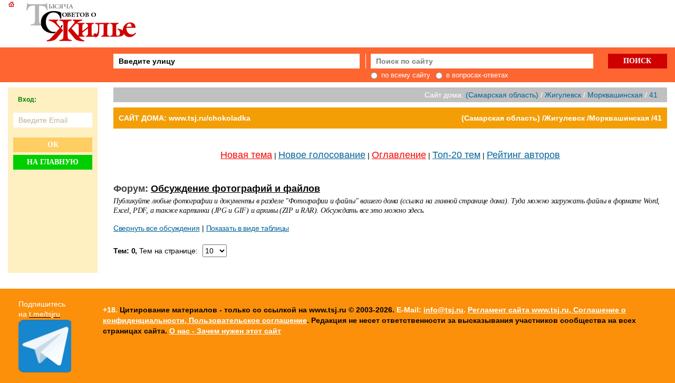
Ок (53, 145)
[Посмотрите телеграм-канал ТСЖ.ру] (44, 370)
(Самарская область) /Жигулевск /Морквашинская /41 (561, 118)
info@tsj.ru (443, 310)
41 (653, 95)
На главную (53, 162)
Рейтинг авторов (523, 155)
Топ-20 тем (456, 155)
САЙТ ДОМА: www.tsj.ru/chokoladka (184, 118)
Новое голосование (321, 155)
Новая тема (246, 155)
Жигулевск (563, 95)
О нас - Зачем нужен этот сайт (225, 331)
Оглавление (399, 155)
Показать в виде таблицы (248, 228)
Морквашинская (615, 95)
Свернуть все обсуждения (156, 228)
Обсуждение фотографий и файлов (235, 188)
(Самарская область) (502, 95)
